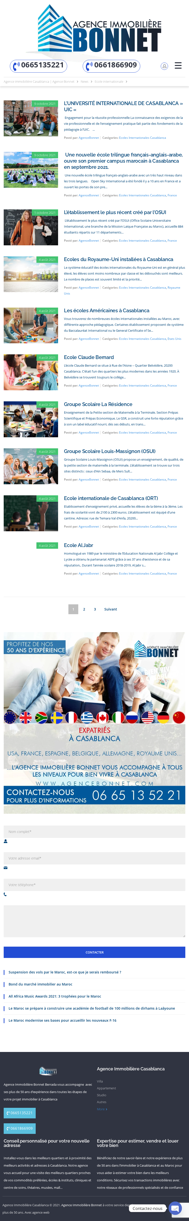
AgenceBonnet (89, 138)
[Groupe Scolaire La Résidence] (31, 404)
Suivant (110, 609)
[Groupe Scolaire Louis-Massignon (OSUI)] (31, 451)
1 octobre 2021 (45, 212)
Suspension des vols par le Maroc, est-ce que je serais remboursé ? (65, 972)
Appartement (106, 1088)
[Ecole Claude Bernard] (31, 357)
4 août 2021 (47, 259)
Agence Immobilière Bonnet (81, 1205)
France (172, 195)
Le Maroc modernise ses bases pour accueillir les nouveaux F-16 (62, 1020)
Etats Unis (174, 339)
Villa (100, 1081)
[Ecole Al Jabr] (31, 545)
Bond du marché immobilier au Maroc (40, 984)
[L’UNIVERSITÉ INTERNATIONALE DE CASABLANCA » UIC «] (31, 103)
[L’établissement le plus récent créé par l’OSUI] (31, 212)
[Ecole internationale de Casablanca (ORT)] (31, 498)
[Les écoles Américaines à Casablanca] (31, 311)
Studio (101, 1095)
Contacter (95, 952)
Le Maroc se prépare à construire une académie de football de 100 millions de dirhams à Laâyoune (92, 1008)
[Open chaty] (175, 1208)
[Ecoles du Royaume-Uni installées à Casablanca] (31, 259)
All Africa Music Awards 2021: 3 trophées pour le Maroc (55, 996)
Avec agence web (37, 1212)
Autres (101, 1102)
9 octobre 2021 (45, 103)
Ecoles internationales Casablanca (142, 138)
